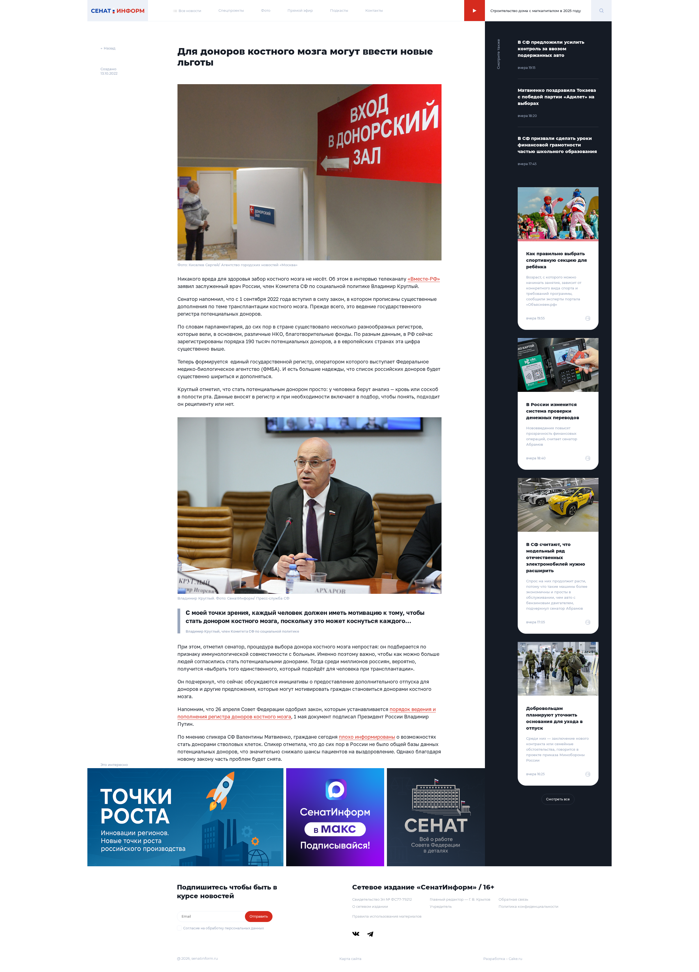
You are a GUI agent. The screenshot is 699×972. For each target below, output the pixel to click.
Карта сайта (350, 958)
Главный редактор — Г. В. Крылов (460, 899)
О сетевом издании (370, 906)
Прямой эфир (300, 10)
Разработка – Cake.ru (502, 958)
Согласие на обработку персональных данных (223, 928)
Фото (265, 10)
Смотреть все (558, 799)
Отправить (259, 916)
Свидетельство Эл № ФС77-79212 (382, 899)
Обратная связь (513, 899)
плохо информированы (367, 737)
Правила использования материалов (387, 916)
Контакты (374, 10)
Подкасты (339, 10)
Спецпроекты (231, 10)
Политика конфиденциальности (528, 906)
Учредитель (441, 906)
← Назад (107, 48)
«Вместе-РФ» (424, 279)
